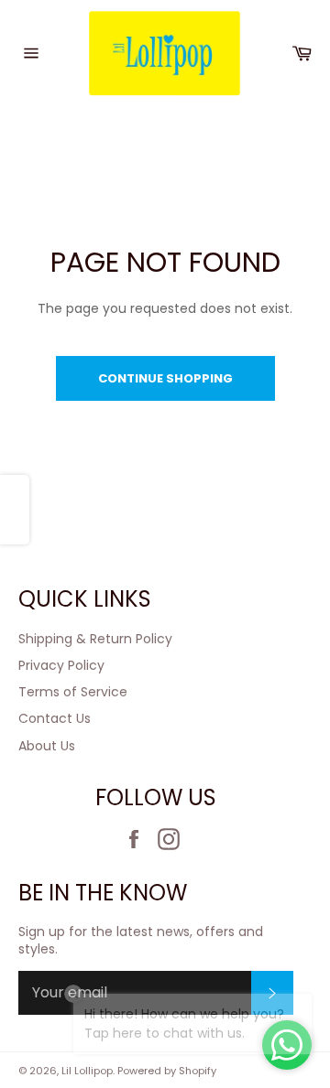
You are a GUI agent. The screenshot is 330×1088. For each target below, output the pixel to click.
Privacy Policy (61, 665)
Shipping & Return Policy (95, 639)
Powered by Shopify (166, 1070)
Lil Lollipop (87, 1070)
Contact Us (54, 718)
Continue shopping (165, 378)
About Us (46, 746)
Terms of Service (72, 692)
